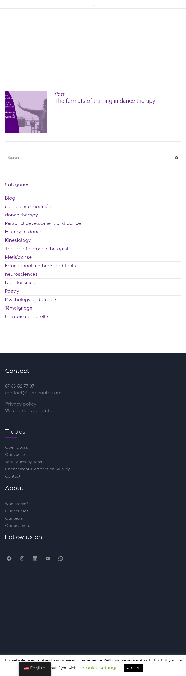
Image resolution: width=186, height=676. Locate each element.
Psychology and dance (30, 299)
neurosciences (21, 274)
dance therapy (21, 215)
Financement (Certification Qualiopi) (39, 469)
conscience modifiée (28, 206)
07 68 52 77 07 (19, 386)
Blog (10, 198)
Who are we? (16, 504)
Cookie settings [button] (100, 667)
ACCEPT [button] (133, 668)
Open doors (16, 448)
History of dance (23, 232)
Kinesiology (18, 240)
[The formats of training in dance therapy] (26, 112)
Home (55, 69)
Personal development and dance (43, 223)
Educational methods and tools (101, 69)
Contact (12, 477)
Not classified (20, 282)
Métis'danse (18, 257)
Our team (14, 518)
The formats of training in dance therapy (104, 100)
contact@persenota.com (33, 392)
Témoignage (18, 308)
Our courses (16, 455)
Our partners (17, 526)
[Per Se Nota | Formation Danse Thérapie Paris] (12, 16)
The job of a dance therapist (37, 248)
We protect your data (28, 410)
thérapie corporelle (26, 316)
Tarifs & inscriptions (23, 462)
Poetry (12, 291)
